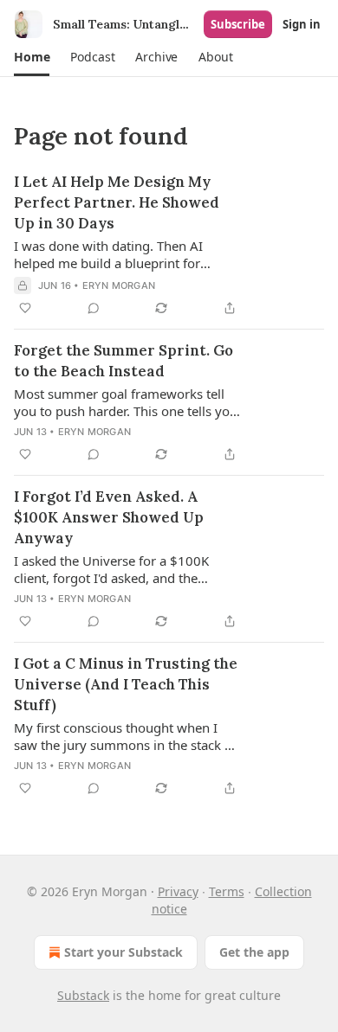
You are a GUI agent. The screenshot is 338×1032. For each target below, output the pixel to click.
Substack (83, 995)
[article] (169, 244)
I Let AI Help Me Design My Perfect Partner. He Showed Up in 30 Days (116, 202)
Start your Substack (123, 952)
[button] (31, 57)
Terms (226, 891)
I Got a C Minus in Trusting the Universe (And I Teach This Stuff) (125, 684)
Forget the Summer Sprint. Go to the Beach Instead (123, 361)
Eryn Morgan (118, 285)
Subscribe (238, 24)
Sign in (302, 24)
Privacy (178, 891)
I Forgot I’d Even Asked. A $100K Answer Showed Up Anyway (109, 517)
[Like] (25, 308)
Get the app (254, 952)
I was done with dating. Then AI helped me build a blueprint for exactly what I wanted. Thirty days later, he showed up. (115, 254)
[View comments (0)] (93, 308)
